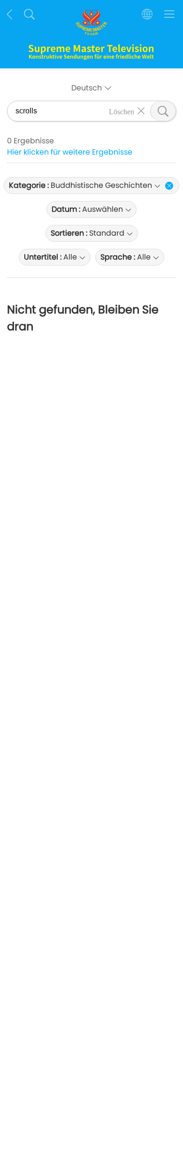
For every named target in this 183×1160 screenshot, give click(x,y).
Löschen (121, 111)
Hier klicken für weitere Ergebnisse (69, 152)
